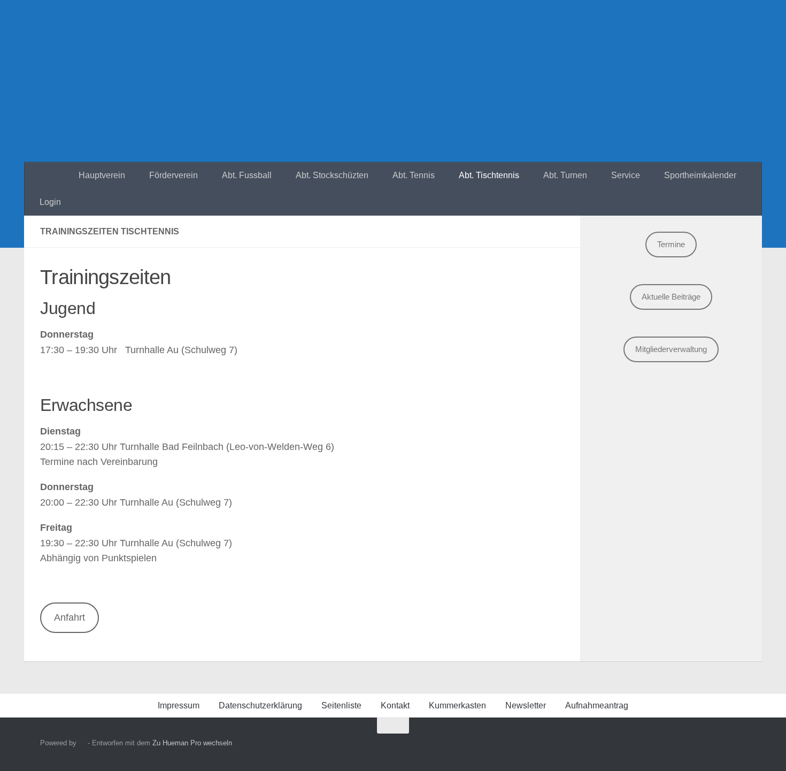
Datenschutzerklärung (260, 705)
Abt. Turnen (565, 175)
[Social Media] (699, 746)
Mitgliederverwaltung (671, 349)
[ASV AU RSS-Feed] (738, 746)
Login (50, 202)
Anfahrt (69, 617)
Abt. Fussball (247, 175)
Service (625, 175)
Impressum (178, 705)
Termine (671, 244)
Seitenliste (341, 705)
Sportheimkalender (700, 175)
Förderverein (173, 175)
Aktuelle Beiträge (671, 296)
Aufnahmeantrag (596, 705)
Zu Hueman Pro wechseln (192, 743)
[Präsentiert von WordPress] (82, 742)
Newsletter (525, 705)
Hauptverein (102, 175)
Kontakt (395, 705)
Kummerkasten (457, 705)
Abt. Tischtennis (489, 175)
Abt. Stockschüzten (332, 175)
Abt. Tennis (413, 175)
